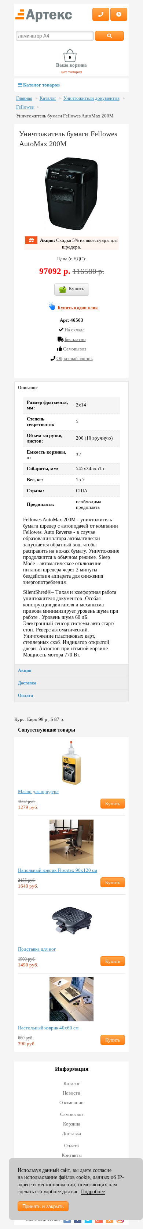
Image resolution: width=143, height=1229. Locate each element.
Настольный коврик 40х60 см (48, 1028)
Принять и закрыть (43, 1206)
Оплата (25, 695)
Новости (71, 1093)
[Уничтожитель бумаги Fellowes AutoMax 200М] (71, 194)
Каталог (48, 98)
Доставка (27, 683)
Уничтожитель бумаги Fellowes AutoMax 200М (65, 116)
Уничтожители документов (91, 98)
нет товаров (71, 72)
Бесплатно (75, 339)
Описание (27, 387)
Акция (25, 670)
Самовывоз (71, 1114)
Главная (24, 98)
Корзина (71, 1124)
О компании (71, 1102)
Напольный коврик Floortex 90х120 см (57, 870)
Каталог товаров (41, 85)
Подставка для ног (37, 949)
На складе (75, 329)
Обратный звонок (74, 358)
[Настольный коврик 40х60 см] (71, 999)
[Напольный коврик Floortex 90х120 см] (71, 842)
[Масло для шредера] (71, 763)
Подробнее (93, 1191)
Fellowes (25, 107)
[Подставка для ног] (71, 920)
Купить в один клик (78, 307)
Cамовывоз (74, 349)
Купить (76, 288)
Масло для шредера (38, 791)
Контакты (72, 1155)
